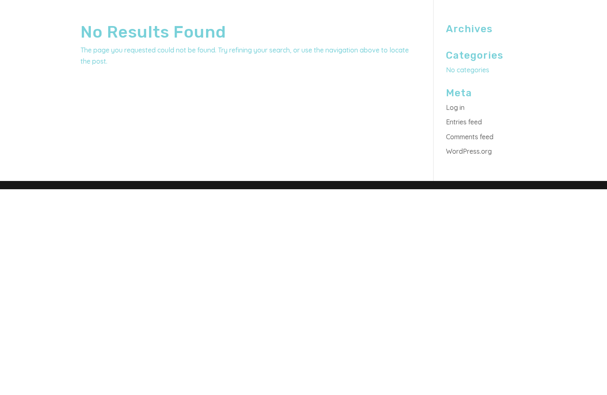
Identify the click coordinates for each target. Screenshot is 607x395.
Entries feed (464, 122)
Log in (455, 107)
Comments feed (469, 137)
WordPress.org (469, 151)
